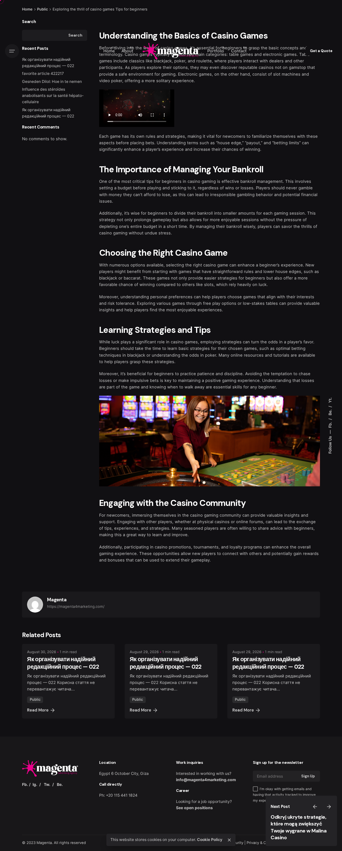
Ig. (35, 784)
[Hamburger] (12, 51)
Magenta (44, 842)
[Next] (329, 807)
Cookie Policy (209, 839)
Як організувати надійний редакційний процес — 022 (63, 662)
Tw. (47, 784)
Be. (330, 411)
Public (35, 699)
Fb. (330, 424)
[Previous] (315, 807)
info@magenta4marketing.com (206, 779)
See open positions (194, 807)
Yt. (330, 400)
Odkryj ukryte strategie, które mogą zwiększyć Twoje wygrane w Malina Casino (298, 827)
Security (236, 842)
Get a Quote (321, 50)
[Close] (229, 840)
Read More (38, 710)
